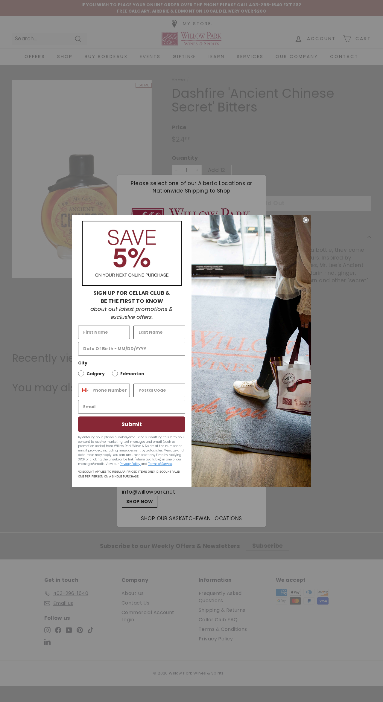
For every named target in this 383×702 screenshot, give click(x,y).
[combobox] (83, 390)
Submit (131, 424)
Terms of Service (160, 464)
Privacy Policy (130, 464)
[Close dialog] (306, 220)
